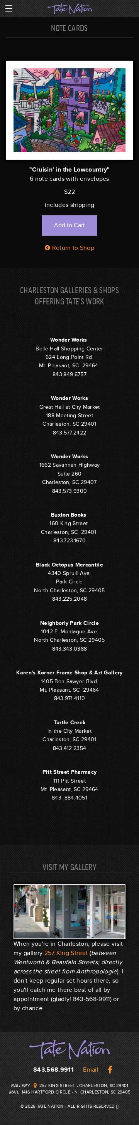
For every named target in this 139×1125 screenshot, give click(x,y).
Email (90, 1070)
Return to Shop (72, 248)
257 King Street (66, 953)
